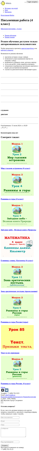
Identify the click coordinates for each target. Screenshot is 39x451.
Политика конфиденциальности (12, 397)
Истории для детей (11, 8)
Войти (12, 15)
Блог (6, 10)
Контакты (8, 12)
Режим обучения (10, 35)
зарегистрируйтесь (27, 48)
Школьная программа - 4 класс (11, 29)
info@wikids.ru (10, 395)
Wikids (3, 387)
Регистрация (5, 15)
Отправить (5, 445)
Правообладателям (29, 397)
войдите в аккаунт (7, 50)
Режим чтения (9, 37)
